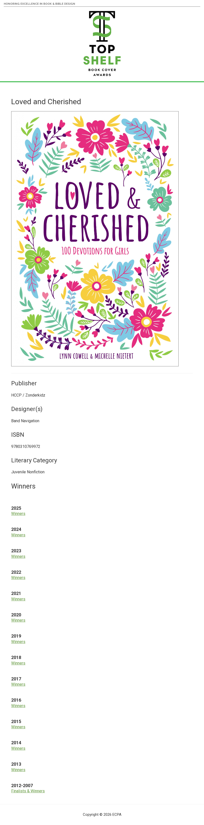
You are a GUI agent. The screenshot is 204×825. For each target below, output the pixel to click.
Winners (18, 513)
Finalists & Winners (28, 791)
